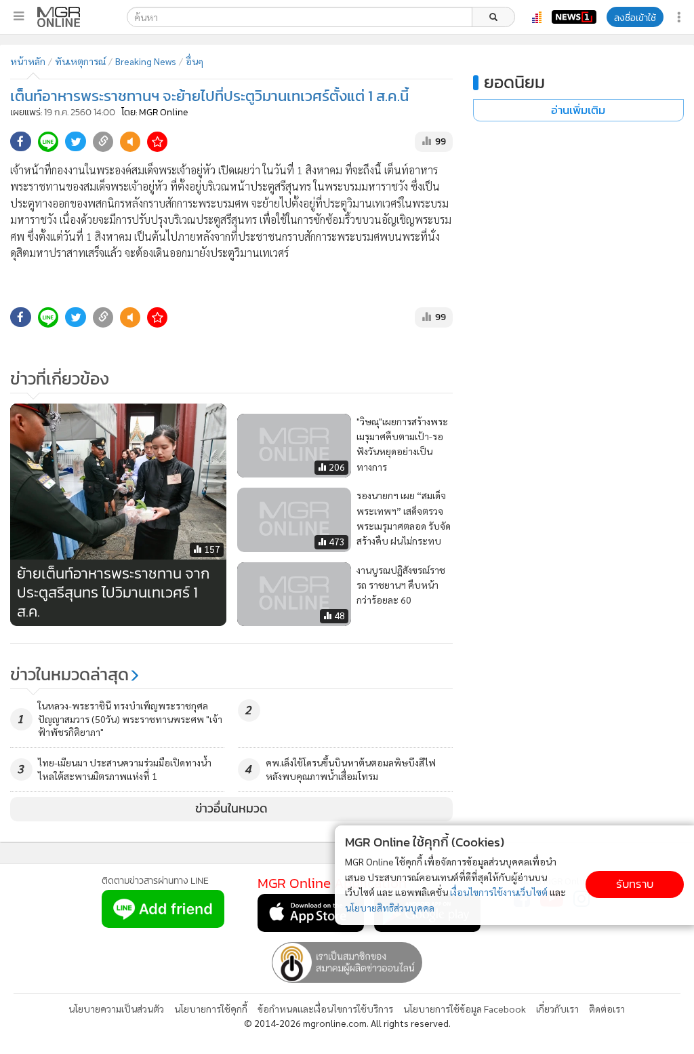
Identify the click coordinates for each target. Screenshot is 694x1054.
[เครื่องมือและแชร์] (680, 17)
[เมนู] (19, 16)
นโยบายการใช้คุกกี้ (210, 1008)
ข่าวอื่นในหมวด (231, 808)
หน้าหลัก (27, 61)
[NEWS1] (574, 17)
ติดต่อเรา (607, 1008)
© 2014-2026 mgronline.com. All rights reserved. (347, 1023)
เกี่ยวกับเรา (557, 1008)
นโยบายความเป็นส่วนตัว (116, 1008)
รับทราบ (634, 884)
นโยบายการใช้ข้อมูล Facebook (464, 1008)
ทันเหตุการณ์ (80, 61)
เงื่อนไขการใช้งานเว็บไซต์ (499, 892)
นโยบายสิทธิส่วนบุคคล (389, 907)
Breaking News (145, 61)
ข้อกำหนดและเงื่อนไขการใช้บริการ (325, 1008)
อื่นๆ (194, 61)
